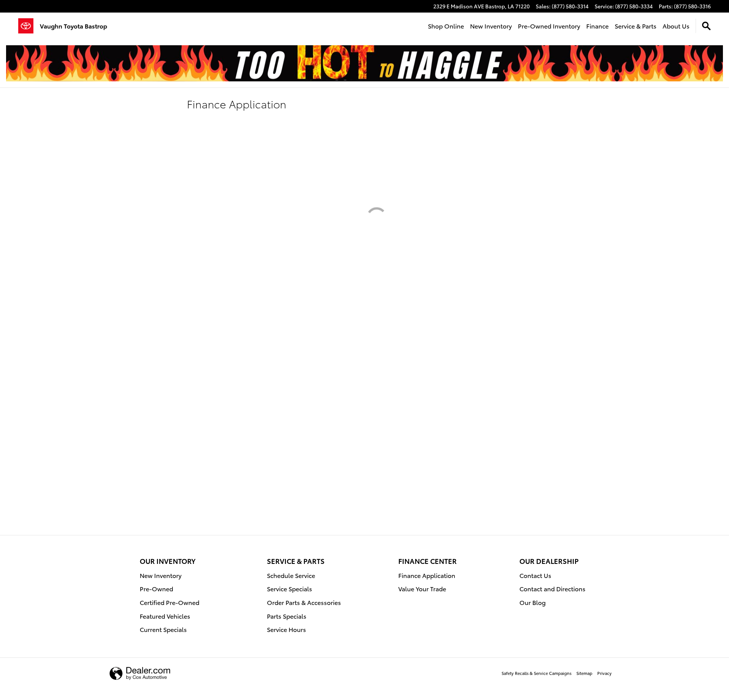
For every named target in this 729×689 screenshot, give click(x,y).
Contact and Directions (552, 588)
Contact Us (535, 575)
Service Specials (289, 588)
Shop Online (446, 25)
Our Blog (532, 602)
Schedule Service (291, 575)
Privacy (604, 673)
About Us (676, 25)
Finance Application (426, 575)
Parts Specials (286, 615)
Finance (597, 25)
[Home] (29, 25)
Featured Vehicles (165, 615)
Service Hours (286, 629)
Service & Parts (635, 25)
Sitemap (584, 673)
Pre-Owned (156, 588)
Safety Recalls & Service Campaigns (536, 673)
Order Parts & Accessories (304, 602)
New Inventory (491, 25)
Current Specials (163, 629)
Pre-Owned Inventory (549, 25)
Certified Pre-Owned (169, 602)
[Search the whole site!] (706, 26)
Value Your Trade (422, 588)
